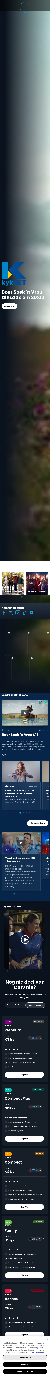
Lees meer (9, 306)
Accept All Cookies (25, 1371)
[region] (25, 1356)
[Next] (43, 939)
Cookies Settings (25, 1357)
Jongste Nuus (37, 823)
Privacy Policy (38, 1352)
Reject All (25, 1364)
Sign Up (24, 1075)
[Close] (47, 1339)
